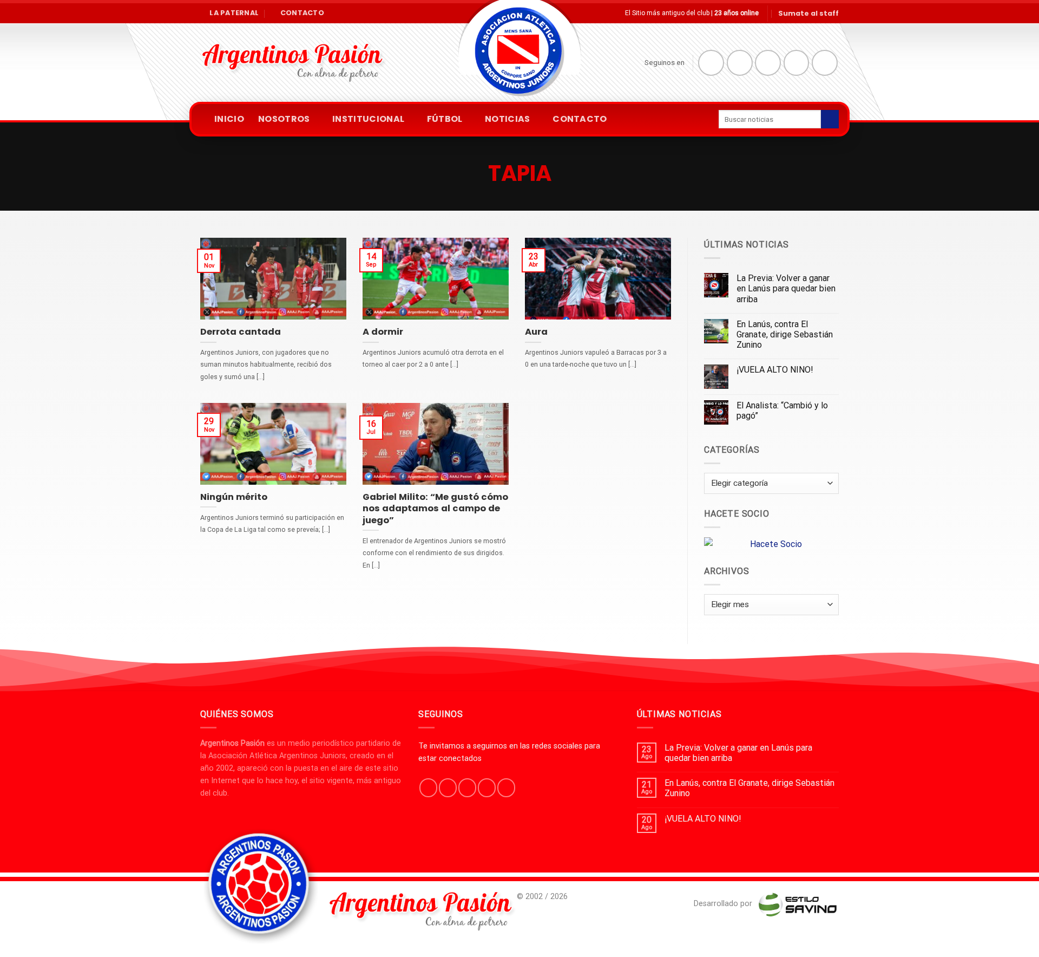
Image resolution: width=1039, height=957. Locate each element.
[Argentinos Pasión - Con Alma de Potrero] (519, 54)
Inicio (229, 119)
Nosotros (284, 119)
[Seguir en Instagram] (740, 63)
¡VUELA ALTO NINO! (774, 369)
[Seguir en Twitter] (768, 63)
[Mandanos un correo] (797, 63)
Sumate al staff (808, 13)
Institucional (368, 119)
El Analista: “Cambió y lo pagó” (782, 410)
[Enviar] (830, 119)
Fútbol (445, 119)
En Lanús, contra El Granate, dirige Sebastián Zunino (784, 334)
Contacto (580, 119)
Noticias (507, 119)
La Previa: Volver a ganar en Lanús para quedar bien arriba (786, 288)
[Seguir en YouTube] (825, 63)
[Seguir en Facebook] (711, 63)
